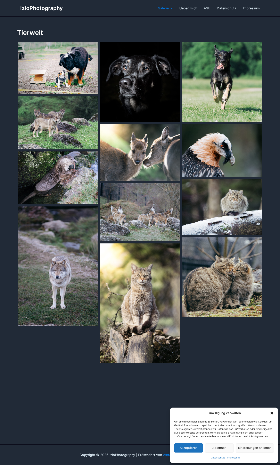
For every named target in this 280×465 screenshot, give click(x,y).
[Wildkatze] (222, 207)
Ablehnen (219, 448)
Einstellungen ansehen (255, 448)
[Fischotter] (58, 177)
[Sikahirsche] (140, 152)
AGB (207, 8)
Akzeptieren (189, 448)
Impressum (233, 457)
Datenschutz (218, 457)
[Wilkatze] (140, 303)
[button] (272, 413)
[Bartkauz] (222, 349)
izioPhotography (41, 8)
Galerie (163, 8)
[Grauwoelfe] (58, 122)
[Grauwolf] (58, 266)
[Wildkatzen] (222, 277)
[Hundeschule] (58, 68)
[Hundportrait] (140, 82)
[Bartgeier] (222, 150)
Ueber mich (188, 8)
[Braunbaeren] (58, 358)
